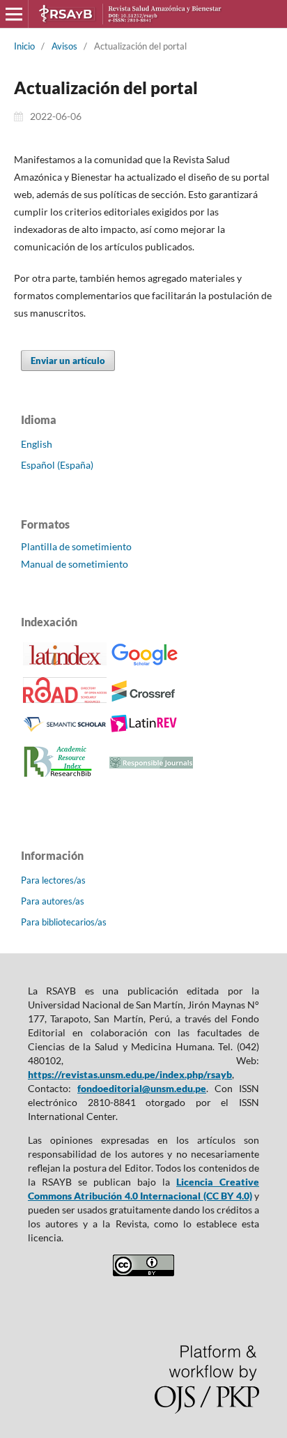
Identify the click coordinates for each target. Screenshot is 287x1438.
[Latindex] (65, 661)
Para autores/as (52, 901)
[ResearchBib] (58, 776)
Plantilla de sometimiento (76, 546)
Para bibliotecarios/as (64, 922)
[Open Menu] (14, 14)
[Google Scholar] (144, 663)
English (36, 444)
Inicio (24, 46)
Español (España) (57, 465)
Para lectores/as (53, 880)
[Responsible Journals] (151, 765)
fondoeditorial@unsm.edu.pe (141, 1088)
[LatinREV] (144, 730)
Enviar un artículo (68, 360)
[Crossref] (144, 699)
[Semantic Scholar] (65, 731)
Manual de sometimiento (74, 564)
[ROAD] (65, 699)
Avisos (64, 46)
